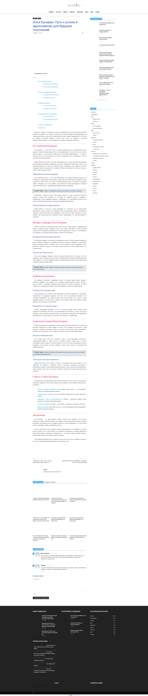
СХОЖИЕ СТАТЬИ (38, 482)
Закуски (95, 176)
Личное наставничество (49, 97)
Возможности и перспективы (50, 108)
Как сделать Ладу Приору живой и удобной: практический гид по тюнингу (78, 537)
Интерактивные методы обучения (51, 94)
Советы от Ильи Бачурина (45, 124)
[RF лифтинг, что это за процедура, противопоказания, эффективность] (94, 92)
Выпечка (95, 170)
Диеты (65, 12)
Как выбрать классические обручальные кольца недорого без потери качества (44, 653)
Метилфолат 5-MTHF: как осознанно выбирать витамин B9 (50, 633)
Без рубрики (94, 114)
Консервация (96, 179)
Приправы (95, 183)
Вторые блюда (97, 167)
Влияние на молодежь (44, 103)
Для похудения (97, 126)
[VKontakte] (50, 474)
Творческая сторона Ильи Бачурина (48, 113)
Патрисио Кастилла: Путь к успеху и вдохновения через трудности (42, 461)
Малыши (95, 121)
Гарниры (95, 172)
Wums (35, 32)
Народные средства (98, 140)
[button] (113, 12)
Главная (51, 12)
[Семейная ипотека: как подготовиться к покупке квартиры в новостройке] (37, 625)
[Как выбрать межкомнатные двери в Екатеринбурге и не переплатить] (59, 511)
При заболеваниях (97, 128)
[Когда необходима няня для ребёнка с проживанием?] (94, 62)
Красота (58, 12)
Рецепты (72, 12)
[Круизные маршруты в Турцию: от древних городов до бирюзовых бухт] (59, 529)
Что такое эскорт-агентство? (107, 45)
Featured (93, 112)
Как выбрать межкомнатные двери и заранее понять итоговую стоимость (78, 500)
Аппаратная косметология (100, 153)
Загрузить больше (102, 99)
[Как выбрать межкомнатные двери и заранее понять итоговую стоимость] (78, 491)
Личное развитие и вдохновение (51, 86)
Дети (86, 12)
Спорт (94, 144)
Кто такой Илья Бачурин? (45, 81)
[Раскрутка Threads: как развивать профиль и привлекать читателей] (41, 491)
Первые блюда (96, 181)
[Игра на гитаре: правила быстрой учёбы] (94, 39)
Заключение (42, 127)
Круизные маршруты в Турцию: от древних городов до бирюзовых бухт (59, 537)
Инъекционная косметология (100, 156)
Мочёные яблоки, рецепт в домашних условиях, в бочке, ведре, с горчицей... (107, 76)
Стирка (94, 135)
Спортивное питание (98, 146)
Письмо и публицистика (49, 116)
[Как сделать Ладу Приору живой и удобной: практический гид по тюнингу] (78, 529)
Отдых (97, 12)
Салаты (95, 188)
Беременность (96, 119)
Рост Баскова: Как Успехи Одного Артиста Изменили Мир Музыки (44, 647)
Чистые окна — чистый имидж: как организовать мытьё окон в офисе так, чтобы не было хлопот (41, 519)
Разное (45, 16)
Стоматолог (96, 149)
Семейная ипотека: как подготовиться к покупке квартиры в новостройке (48, 625)
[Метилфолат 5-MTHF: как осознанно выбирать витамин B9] (37, 633)
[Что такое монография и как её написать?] (94, 24)
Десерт (95, 174)
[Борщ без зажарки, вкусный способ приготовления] (94, 69)
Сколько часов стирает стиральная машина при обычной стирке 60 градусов (106, 54)
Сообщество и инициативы (50, 105)
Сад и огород (96, 133)
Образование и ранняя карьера (51, 83)
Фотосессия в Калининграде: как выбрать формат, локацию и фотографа (49, 617)
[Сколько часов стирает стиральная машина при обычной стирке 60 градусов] (94, 54)
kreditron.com (76, 695)
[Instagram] (47, 474)
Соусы (94, 190)
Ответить (43, 560)
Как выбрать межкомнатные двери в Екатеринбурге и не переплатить (58, 519)
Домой (34, 16)
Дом (91, 12)
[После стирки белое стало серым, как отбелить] (94, 84)
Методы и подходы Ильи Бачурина (47, 92)
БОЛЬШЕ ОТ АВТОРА (49, 482)
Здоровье (80, 12)
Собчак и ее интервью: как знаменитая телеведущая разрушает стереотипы (44, 670)
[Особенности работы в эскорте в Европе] (94, 32)
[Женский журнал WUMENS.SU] (74, 5)
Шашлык (95, 193)
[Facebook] (45, 474)
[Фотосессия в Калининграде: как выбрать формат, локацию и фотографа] (37, 617)
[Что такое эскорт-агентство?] (94, 47)
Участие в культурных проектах (51, 119)
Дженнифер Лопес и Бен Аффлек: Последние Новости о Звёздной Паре (74, 461)
